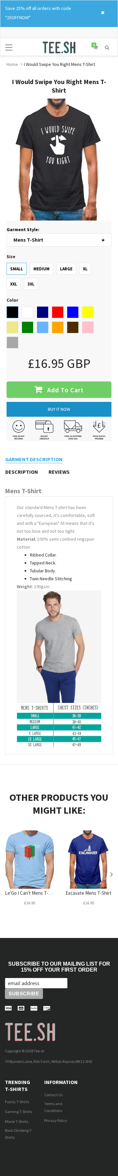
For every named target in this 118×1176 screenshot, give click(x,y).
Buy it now (59, 409)
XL (85, 269)
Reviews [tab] (59, 471)
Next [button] (111, 874)
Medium (41, 269)
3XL (31, 284)
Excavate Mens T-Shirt (88, 893)
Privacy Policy (55, 1120)
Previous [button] (6, 874)
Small (16, 269)
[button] (107, 47)
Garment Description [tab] (34, 459)
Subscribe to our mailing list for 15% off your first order (59, 967)
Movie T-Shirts (16, 1121)
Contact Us (53, 1094)
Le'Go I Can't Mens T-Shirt (31, 893)
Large (66, 269)
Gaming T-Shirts (18, 1111)
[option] (29, 874)
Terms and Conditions (53, 1107)
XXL (13, 284)
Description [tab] (21, 471)
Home (12, 64)
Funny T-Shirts (17, 1101)
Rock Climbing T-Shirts (18, 1134)
